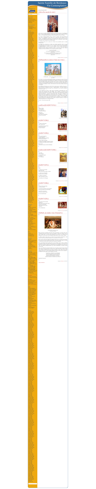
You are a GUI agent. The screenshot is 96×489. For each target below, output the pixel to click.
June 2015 (30, 114)
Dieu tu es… (31, 18)
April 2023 (30, 36)
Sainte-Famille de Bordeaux (31, 302)
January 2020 (31, 65)
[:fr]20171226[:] (43, 183)
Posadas (30, 244)
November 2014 (31, 400)
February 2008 (31, 197)
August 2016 (31, 101)
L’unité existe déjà (32, 28)
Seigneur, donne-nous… (33, 276)
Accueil (30, 239)
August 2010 (31, 169)
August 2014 (31, 123)
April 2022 (30, 42)
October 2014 (31, 401)
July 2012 (30, 147)
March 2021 (31, 331)
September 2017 (31, 88)
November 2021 (31, 46)
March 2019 (31, 73)
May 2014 (30, 126)
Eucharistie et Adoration (33, 211)
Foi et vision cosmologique (31, 214)
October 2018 (31, 78)
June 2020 (30, 60)
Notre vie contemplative (32, 240)
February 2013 (31, 140)
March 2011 (31, 162)
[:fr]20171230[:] (43, 120)
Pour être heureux (32, 281)
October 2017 (31, 367)
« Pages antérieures (41, 262)
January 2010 (31, 175)
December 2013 (31, 131)
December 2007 (31, 199)
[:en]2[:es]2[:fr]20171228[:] (47, 150)
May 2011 (30, 160)
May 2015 (30, 115)
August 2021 (31, 48)
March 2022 (31, 43)
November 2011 (31, 434)
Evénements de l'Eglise (32, 212)
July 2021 (30, 49)
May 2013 (30, 417)
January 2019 (31, 75)
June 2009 (30, 182)
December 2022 (31, 40)
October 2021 (31, 47)
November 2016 (31, 98)
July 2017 (30, 90)
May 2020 (30, 61)
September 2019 (31, 347)
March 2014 (31, 128)
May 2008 (30, 194)
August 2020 (31, 58)
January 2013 (31, 141)
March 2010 (31, 173)
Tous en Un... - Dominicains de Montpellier (31, 27)
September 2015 (31, 111)
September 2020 (31, 57)
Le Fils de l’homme (32, 19)
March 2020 (31, 63)
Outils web (30, 248)
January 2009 (31, 187)
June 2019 (30, 70)
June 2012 (30, 148)
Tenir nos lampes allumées (31, 21)
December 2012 (31, 142)
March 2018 (31, 83)
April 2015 (30, 116)
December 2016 (31, 97)
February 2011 (31, 163)
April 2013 (30, 138)
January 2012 (31, 153)
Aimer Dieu (30, 22)
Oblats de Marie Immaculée (31, 299)
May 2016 (30, 383)
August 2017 (31, 89)
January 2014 (31, 130)
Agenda (30, 205)
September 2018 (31, 79)
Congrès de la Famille (32, 290)
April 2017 (30, 93)
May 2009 (30, 183)
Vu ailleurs (30, 228)
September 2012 (31, 145)
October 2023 (31, 313)
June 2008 (30, 193)
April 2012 (30, 150)
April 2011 (30, 161)
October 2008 (31, 469)
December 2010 (31, 165)
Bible (29, 206)
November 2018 (31, 77)
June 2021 (30, 50)
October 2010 (31, 167)
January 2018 (31, 85)
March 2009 (31, 185)
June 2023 (30, 314)
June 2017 (30, 91)
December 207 (31, 200)
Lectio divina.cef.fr (32, 296)
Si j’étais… (30, 279)
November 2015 (31, 109)
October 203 (31, 202)
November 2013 (31, 132)
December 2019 (31, 66)
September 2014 (31, 122)
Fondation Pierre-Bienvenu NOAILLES (32, 292)
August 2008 (31, 191)
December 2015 (31, 108)
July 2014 (30, 124)
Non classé (62, 210)
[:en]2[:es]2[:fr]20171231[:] (47, 105)
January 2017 (31, 96)
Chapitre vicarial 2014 (32, 207)
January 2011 (31, 164)
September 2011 (31, 156)
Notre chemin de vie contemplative (32, 223)
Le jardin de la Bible (32, 218)
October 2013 (31, 133)
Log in (30, 233)
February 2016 (31, 106)
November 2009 (31, 177)
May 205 (30, 201)
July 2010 (30, 449)
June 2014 (30, 125)
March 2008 (31, 196)
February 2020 (31, 64)
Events (30, 213)
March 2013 (31, 139)
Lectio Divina (31, 219)
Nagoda (30, 242)
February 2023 (31, 38)
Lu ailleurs (30, 220)
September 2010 (31, 168)
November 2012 (31, 143)
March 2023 (31, 37)
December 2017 (31, 365)
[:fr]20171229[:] (43, 133)
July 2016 (30, 381)
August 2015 (31, 112)
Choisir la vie (31, 208)
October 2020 (31, 56)
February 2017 (31, 95)
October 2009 (31, 178)
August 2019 (31, 348)
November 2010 (31, 166)
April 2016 (30, 104)
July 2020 (30, 59)
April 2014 (30, 127)
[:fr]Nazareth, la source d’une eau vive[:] (51, 60)
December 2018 (31, 76)
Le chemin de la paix (32, 280)
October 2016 (31, 99)
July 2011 (30, 158)
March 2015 (31, 117)
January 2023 (31, 39)
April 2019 (30, 72)
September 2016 (31, 100)
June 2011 (30, 159)
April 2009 (30, 184)
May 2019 (30, 71)
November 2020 (31, 55)
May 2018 (30, 81)
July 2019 (30, 349)
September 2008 (31, 190)
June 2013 (30, 416)
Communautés (31, 241)
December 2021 (31, 45)
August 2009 (31, 180)
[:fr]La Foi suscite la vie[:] (46, 12)
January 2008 (31, 198)
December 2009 (31, 176)
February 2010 (31, 174)
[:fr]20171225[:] (43, 199)
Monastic (30, 297)
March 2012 (31, 151)
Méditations (62, 57)
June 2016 (30, 382)
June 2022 (30, 41)
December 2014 (31, 399)
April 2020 (30, 62)
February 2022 (31, 44)
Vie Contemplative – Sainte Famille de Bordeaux (56, 5)
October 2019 (31, 67)
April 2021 (30, 51)
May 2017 (30, 92)
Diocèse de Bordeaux (32, 291)
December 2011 (31, 433)
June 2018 (30, 80)
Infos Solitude (31, 217)
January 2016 (31, 107)
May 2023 (30, 315)
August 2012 (31, 146)
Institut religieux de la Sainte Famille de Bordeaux (32, 294)
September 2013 (31, 134)
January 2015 (31, 119)
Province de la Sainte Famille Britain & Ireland (33, 300)
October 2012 (31, 144)
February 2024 (31, 32)
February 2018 (31, 84)
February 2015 (31, 118)
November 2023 (31, 33)
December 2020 (31, 54)
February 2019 (31, 74)
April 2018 (30, 82)
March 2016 (31, 105)
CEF (29, 287)
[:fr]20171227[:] (43, 165)
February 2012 (31, 152)
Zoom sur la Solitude (32, 229)
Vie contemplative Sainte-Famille (32, 307)
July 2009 (30, 181)
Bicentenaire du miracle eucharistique (32, 282)
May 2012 (30, 149)
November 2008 (31, 468)
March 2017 (31, 94)
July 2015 (30, 113)
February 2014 (31, 129)
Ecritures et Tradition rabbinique (32, 263)
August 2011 (31, 157)
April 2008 (30, 195)
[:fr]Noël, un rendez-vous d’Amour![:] (50, 213)
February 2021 (31, 332)
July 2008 (30, 192)
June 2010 (30, 450)
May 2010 (30, 451)
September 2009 (31, 179)
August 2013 (31, 135)
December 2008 (31, 467)
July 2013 (30, 415)
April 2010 (30, 172)
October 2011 (31, 435)
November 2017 (31, 366)
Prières (63, 147)
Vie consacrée (31, 266)
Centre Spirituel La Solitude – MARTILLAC (32, 289)
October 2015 (31, 110)
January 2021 (31, 333)
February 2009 (31, 186)
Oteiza (30, 243)
